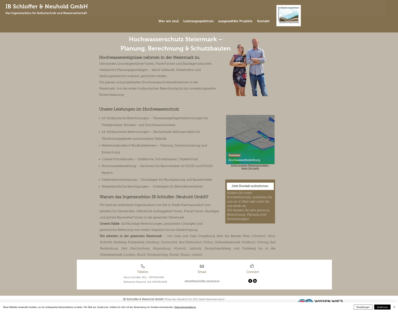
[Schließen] (394, 307)
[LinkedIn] (255, 281)
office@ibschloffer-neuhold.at (202, 281)
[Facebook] (250, 281)
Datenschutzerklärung (185, 307)
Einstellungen (363, 307)
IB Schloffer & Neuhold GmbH (47, 6)
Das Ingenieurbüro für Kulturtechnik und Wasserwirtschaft (46, 13)
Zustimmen (382, 307)
